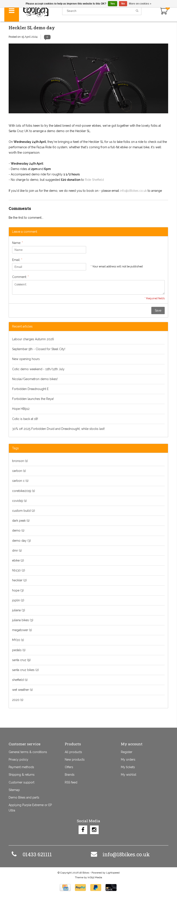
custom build (23, 510)
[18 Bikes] (40, 10)
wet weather (22, 689)
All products (73, 752)
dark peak (21, 520)
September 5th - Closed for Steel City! (38, 349)
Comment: (20, 277)
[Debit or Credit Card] (111, 887)
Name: (17, 243)
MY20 (18, 640)
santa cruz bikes (25, 670)
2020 (17, 700)
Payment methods (21, 767)
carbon (19, 471)
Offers (69, 767)
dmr (17, 550)
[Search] (137, 10)
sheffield (20, 680)
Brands (69, 774)
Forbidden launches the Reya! (33, 399)
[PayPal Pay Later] (95, 887)
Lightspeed (113, 872)
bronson (20, 461)
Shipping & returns (22, 774)
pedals (18, 650)
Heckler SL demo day (32, 27)
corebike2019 (23, 491)
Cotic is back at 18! (25, 419)
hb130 (18, 570)
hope (18, 590)
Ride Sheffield (94, 179)
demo (18, 530)
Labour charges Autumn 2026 (33, 339)
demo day (21, 540)
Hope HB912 (21, 408)
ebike (18, 560)
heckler (19, 580)
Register (126, 752)
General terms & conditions (28, 752)
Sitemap (14, 790)
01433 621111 (37, 854)
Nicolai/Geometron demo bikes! (35, 379)
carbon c (20, 480)
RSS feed (71, 782)
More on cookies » (140, 3)
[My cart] (163, 10)
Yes (112, 3)
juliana (18, 610)
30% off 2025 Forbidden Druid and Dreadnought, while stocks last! (58, 429)
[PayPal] (80, 887)
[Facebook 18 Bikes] (83, 829)
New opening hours (26, 359)
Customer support (21, 782)
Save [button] (158, 310)
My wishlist (128, 774)
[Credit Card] (65, 887)
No (123, 3)
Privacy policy (18, 759)
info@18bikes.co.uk (133, 190)
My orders (128, 759)
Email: (17, 260)
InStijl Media (95, 877)
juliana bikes (22, 620)
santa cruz (21, 660)
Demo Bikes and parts (24, 797)
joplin (18, 600)
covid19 (19, 500)
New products (75, 759)
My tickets (128, 767)
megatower (22, 630)
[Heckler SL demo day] (88, 80)
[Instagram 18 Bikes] (94, 829)
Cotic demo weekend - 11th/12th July (38, 369)
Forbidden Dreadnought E (30, 389)
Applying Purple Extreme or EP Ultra (30, 807)
